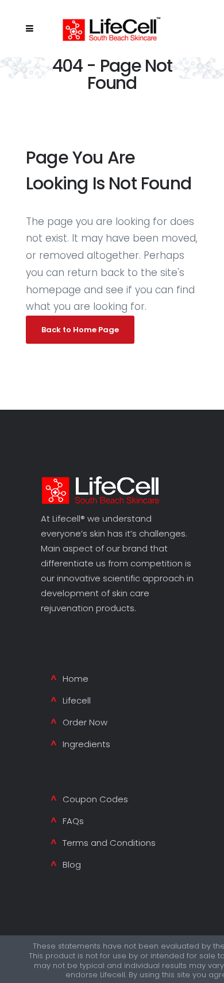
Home (75, 679)
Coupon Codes (95, 799)
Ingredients (86, 744)
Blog (72, 864)
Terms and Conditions (109, 843)
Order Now (85, 722)
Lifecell (77, 700)
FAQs (73, 821)
